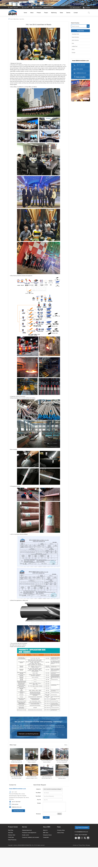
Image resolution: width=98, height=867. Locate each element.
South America (75, 37)
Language (87, 7)
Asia (73, 43)
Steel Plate (10, 830)
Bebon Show (16, 19)
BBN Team (45, 832)
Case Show (22, 19)
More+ (65, 745)
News (61, 12)
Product (39, 12)
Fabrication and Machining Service (28, 734)
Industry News (60, 832)
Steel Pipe (10, 832)
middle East (74, 46)
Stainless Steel (11, 835)
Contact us (75, 845)
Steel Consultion (76, 7)
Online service (15, 804)
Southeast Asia (75, 34)
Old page (88, 845)
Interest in (38, 789)
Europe (73, 52)
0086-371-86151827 (14, 7)
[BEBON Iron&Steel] (12, 12)
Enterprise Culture (47, 835)
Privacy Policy (82, 845)
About (31, 12)
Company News (61, 830)
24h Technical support (50, 734)
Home (25, 12)
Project (46, 12)
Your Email (38, 796)
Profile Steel (11, 837)
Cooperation (46, 837)
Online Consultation (83, 827)
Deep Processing (12, 839)
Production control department (29, 832)
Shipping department (27, 830)
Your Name (38, 792)
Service (68, 12)
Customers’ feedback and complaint (30, 837)
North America (75, 40)
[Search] (88, 26)
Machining (54, 12)
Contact (76, 12)
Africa (73, 49)
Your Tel (39, 799)
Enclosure (38, 813)
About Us (45, 830)
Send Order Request (18, 810)
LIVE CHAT (26, 7)
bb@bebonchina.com (48, 7)
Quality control (25, 835)
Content (39, 803)
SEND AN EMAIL (38, 7)
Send (46, 817)
